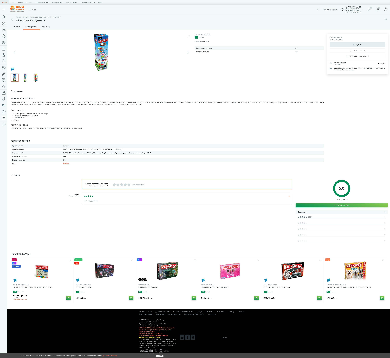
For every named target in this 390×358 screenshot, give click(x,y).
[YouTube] (193, 337)
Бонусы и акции (71, 2)
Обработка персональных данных (168, 314)
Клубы (100, 2)
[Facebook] (187, 337)
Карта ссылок (224, 337)
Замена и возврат (145, 314)
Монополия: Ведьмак (84, 287)
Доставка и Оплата (25, 2)
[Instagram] (182, 337)
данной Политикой (109, 356)
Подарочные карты (87, 2)
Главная (4, 2)
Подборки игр (57, 2)
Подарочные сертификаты (183, 312)
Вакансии (241, 312)
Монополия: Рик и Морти (147, 287)
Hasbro (66, 163)
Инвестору (211, 314)
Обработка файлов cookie (194, 314)
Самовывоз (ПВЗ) (42, 2)
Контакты (209, 312)
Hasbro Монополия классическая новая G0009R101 (32, 287)
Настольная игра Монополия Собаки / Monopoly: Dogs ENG (349, 287)
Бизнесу (231, 312)
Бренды (199, 312)
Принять (159, 356)
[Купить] (68, 298)
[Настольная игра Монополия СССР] (292, 271)
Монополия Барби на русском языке (215, 287)
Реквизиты (220, 312)
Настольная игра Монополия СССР (277, 287)
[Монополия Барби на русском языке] (230, 271)
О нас (12, 2)
